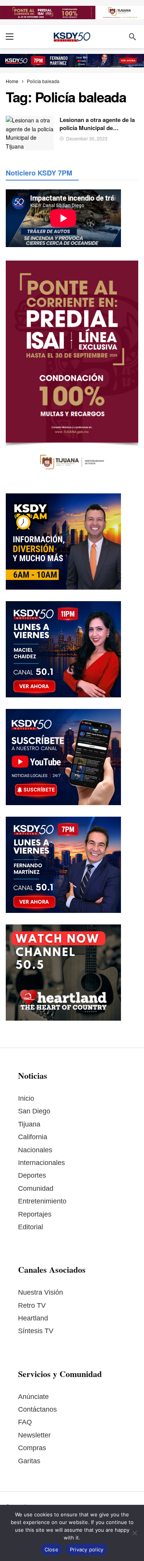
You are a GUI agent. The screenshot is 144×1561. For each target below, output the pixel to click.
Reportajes (34, 1214)
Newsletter (34, 1435)
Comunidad (35, 1188)
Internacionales (41, 1163)
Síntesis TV (35, 1331)
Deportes (32, 1175)
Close (51, 1549)
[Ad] (72, 12)
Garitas (29, 1461)
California (32, 1137)
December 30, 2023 (87, 138)
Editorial (30, 1227)
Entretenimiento (42, 1201)
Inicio (26, 1098)
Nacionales (35, 1150)
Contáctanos (37, 1409)
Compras (32, 1448)
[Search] (132, 36)
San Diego (34, 1111)
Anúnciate (33, 1397)
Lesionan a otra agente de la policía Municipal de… (97, 123)
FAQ (25, 1422)
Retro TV (32, 1305)
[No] (134, 1533)
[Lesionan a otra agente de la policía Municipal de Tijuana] (30, 133)
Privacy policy (87, 1549)
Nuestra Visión (40, 1292)
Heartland (33, 1318)
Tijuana (29, 1124)
